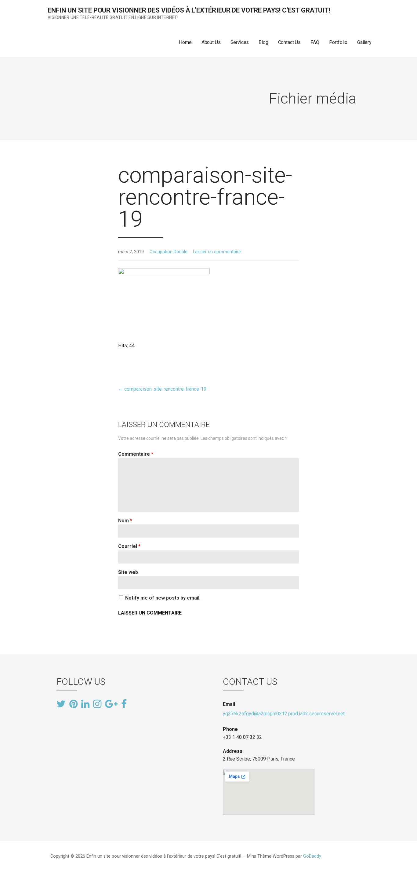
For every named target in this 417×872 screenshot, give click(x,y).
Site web (128, 572)
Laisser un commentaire (217, 251)
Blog (263, 42)
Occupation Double (168, 251)
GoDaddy (312, 856)
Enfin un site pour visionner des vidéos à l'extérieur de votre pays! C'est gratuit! (189, 10)
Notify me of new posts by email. (163, 598)
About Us (211, 42)
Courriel (129, 546)
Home (185, 42)
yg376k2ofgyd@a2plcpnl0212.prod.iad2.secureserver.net (284, 714)
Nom (125, 521)
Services (239, 42)
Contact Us (289, 42)
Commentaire (135, 454)
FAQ (314, 42)
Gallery (364, 42)
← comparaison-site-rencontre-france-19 (162, 389)
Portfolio (338, 42)
